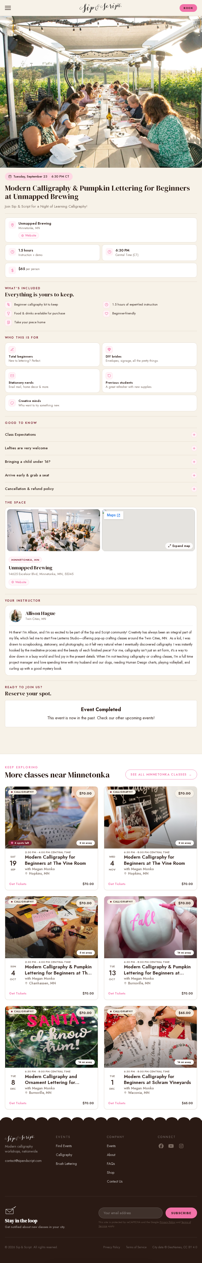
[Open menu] (9, 8)
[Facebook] (161, 1146)
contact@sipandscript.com (23, 1160)
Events (111, 1145)
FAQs (111, 1163)
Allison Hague (40, 613)
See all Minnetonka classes (161, 774)
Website (30, 235)
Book (188, 8)
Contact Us (114, 1181)
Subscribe (181, 1213)
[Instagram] (181, 1146)
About (111, 1154)
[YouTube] (171, 1146)
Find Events (64, 1145)
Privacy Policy (167, 1222)
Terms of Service (136, 1247)
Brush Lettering (66, 1163)
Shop (110, 1172)
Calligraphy (64, 1154)
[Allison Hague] (15, 615)
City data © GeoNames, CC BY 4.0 (174, 1247)
